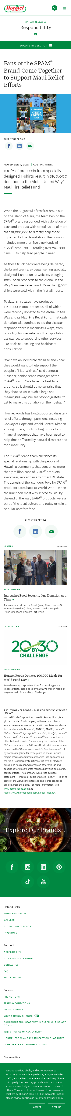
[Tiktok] (27, 881)
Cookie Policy (34, 1098)
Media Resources (15, 913)
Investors (10, 932)
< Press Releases (35, 21)
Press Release (12, 626)
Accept (37, 1107)
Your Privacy (19, 1016)
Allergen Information (19, 958)
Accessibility (12, 952)
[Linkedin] (19, 146)
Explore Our (33, 830)
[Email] (30, 146)
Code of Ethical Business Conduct (26, 1044)
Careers (9, 919)
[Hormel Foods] (15, 9)
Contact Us (11, 964)
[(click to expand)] (64, 9)
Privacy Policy (13, 1009)
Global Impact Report (18, 926)
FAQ (6, 971)
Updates (8, 545)
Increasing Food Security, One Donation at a (35, 597)
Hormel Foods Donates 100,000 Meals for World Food (33, 677)
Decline (56, 1107)
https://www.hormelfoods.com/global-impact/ (29, 792)
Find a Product (14, 977)
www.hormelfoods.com (16, 788)
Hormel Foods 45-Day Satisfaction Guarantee (34, 1038)
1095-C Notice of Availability (23, 1031)
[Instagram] (27, 867)
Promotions (12, 996)
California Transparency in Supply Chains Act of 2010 (35, 1023)
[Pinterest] (59, 867)
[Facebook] (9, 146)
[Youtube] (43, 881)
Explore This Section (33, 45)
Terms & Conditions (17, 1003)
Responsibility (12, 589)
